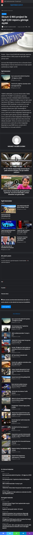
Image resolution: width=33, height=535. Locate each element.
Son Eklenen (16, 313)
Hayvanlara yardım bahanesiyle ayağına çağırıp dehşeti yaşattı (21, 435)
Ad (2, 281)
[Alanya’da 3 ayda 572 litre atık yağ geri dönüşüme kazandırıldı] (6, 415)
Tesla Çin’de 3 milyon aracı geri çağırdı (23, 231)
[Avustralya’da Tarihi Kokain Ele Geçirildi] (6, 422)
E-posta (3, 287)
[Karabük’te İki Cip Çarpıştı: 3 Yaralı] (6, 429)
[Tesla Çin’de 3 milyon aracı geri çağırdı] (24, 225)
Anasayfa (5, 10)
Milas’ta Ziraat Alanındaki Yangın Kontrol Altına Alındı (21, 399)
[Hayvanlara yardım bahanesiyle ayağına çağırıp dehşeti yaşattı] (6, 436)
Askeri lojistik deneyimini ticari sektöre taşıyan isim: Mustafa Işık (21, 371)
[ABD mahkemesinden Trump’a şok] (6, 335)
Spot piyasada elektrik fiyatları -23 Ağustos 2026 (21, 319)
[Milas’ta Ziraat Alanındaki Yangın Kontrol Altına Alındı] (6, 401)
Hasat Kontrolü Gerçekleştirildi (5, 215)
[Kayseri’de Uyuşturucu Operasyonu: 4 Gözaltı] (6, 458)
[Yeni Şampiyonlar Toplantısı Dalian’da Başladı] (6, 328)
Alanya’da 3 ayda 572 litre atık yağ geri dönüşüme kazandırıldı (21, 413)
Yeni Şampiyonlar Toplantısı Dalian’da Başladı (20, 327)
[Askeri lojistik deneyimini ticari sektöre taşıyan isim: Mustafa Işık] (6, 372)
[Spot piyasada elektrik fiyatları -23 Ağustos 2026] (5, 78)
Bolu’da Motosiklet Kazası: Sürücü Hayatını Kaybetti (19, 385)
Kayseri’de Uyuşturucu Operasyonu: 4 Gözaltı (18, 456)
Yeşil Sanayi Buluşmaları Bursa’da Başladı (8, 231)
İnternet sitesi (4, 293)
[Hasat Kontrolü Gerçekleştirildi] (8, 209)
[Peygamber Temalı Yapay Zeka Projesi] (6, 408)
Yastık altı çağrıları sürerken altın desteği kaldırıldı (21, 363)
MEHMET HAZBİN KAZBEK (10, 26)
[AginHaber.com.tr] (16, 5)
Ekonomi (10, 10)
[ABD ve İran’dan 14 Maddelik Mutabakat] (8, 240)
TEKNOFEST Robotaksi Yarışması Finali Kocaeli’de (21, 341)
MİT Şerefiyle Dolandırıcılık (19, 355)
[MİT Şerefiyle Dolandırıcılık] (6, 357)
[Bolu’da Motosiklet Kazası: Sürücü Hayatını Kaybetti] (6, 386)
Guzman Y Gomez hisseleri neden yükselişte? (22, 238)
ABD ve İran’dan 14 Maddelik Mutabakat (7, 246)
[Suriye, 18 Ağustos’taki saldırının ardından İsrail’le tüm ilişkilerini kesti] (6, 350)
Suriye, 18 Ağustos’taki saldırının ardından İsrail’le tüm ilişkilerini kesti (21, 349)
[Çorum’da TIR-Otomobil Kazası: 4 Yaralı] (6, 444)
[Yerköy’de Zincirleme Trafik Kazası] (6, 394)
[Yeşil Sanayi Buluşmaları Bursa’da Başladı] (8, 225)
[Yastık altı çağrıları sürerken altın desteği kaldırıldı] (5, 86)
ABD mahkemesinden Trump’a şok (12, 1)
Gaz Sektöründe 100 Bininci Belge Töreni (23, 206)
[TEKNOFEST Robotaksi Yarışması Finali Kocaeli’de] (6, 343)
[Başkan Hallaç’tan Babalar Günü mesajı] (6, 451)
